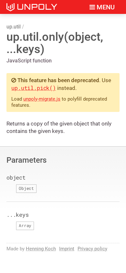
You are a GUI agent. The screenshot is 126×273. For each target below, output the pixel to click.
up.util (13, 27)
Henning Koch (41, 249)
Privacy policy (92, 249)
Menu (105, 7)
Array (25, 225)
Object (26, 188)
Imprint (66, 249)
